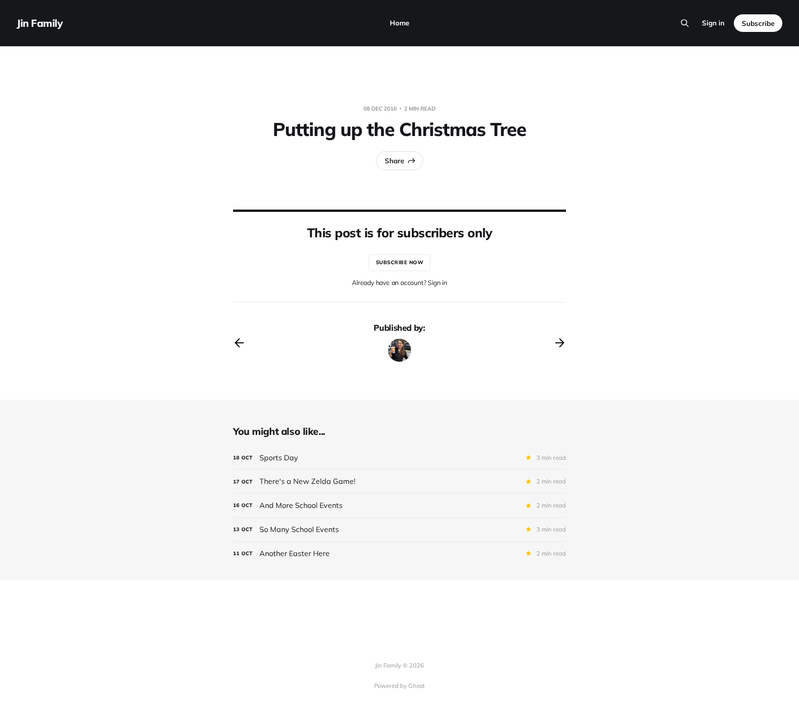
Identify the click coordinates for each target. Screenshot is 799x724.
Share (394, 160)
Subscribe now (400, 262)
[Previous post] (239, 343)
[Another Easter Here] (399, 553)
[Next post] (560, 343)
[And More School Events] (399, 505)
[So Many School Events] (399, 529)
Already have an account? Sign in (399, 282)
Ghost (416, 685)
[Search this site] (685, 23)
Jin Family (40, 23)
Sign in (713, 23)
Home (399, 23)
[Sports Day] (399, 458)
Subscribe (758, 23)
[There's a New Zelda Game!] (399, 481)
